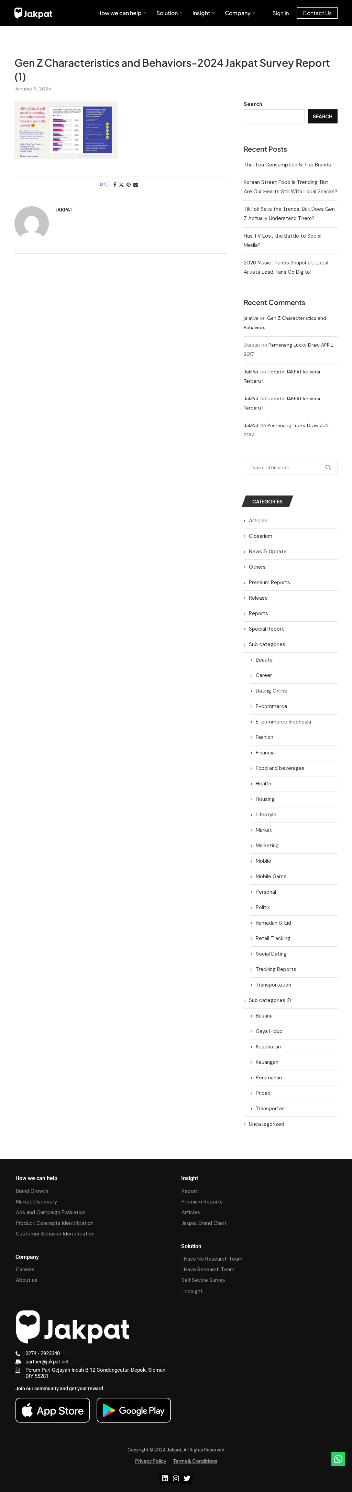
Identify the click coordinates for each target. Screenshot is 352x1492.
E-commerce (271, 706)
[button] (338, 1459)
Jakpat (64, 209)
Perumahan (269, 1077)
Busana (264, 1015)
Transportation (273, 984)
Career (264, 675)
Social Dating (271, 953)
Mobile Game (271, 876)
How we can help (119, 13)
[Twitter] (187, 1478)
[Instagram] (176, 1478)
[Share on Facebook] (114, 185)
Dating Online (271, 690)
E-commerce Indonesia (283, 721)
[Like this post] (106, 185)
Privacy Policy (150, 1461)
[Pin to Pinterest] (128, 185)
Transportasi (271, 1108)
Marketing (267, 845)
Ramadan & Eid (273, 922)
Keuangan (267, 1062)
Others (257, 567)
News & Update (268, 551)
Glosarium (260, 536)
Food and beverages (280, 768)
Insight (201, 13)
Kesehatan (268, 1046)
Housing (265, 799)
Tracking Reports (276, 969)
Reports (258, 613)
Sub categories (267, 644)
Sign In (281, 13)
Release (258, 598)
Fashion (264, 737)
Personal (266, 892)
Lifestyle (266, 814)
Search (253, 104)
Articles (258, 520)
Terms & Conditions (195, 1461)
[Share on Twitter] (121, 185)
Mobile (263, 861)
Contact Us (317, 13)
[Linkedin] (165, 1478)
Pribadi (264, 1093)
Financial (266, 752)
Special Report (266, 628)
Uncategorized (266, 1124)
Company (238, 13)
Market (264, 830)
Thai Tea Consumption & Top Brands (287, 164)
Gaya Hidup (269, 1031)
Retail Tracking (273, 938)
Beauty (264, 659)
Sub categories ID (270, 1000)
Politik (263, 907)
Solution (167, 13)
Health (263, 783)
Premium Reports (269, 582)
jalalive (251, 318)
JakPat (251, 372)
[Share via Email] (135, 185)
